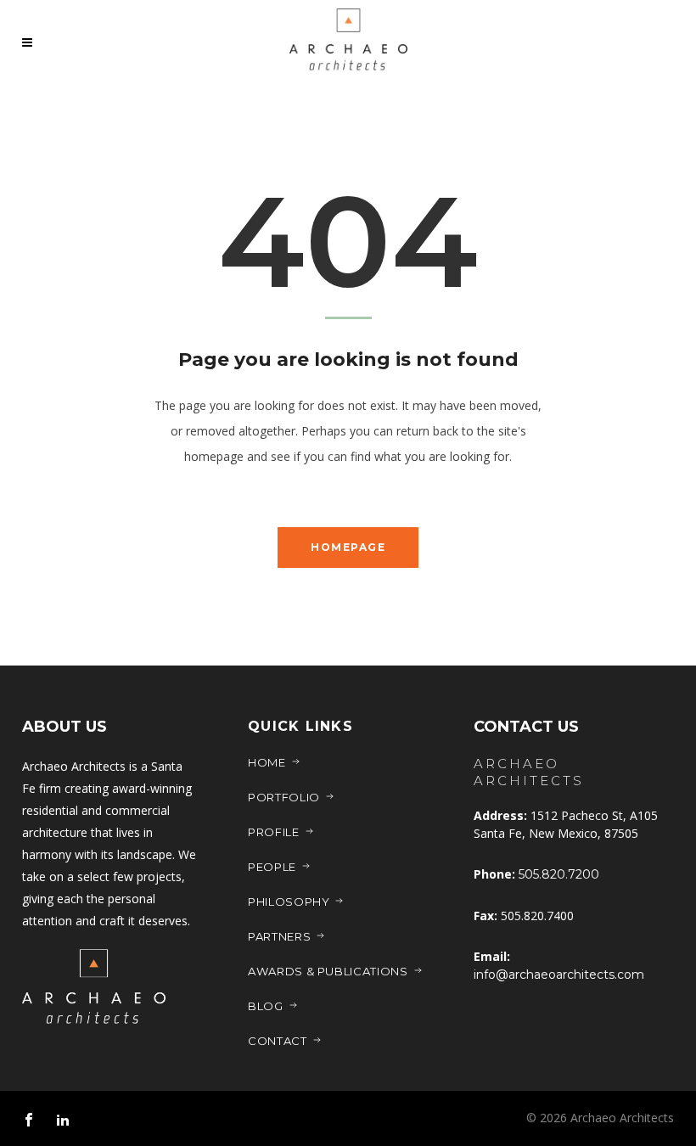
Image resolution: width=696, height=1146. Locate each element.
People (272, 867)
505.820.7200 (559, 874)
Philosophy (289, 901)
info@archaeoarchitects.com (559, 974)
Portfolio (284, 797)
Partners (279, 936)
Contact (277, 1041)
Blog (265, 1006)
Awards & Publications (328, 971)
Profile (274, 832)
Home (267, 762)
